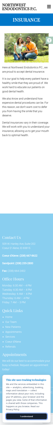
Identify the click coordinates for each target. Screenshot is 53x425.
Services (10, 336)
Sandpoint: (8, 263)
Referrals (10, 346)
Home (8, 316)
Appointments (13, 331)
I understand (26, 416)
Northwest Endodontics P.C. (19, 6)
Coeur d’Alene (13, 341)
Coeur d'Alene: (10, 255)
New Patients (13, 326)
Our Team (11, 321)
